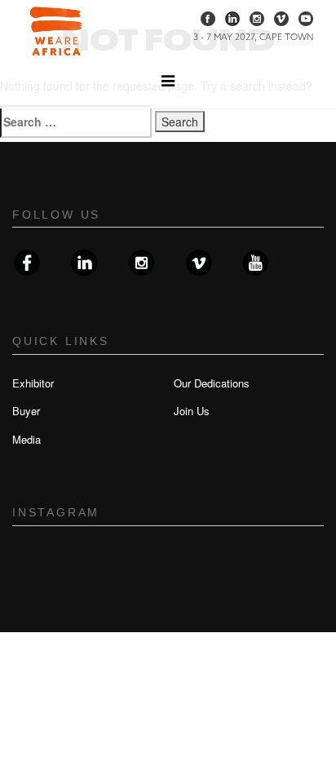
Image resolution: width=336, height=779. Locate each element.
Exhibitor (33, 383)
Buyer (26, 410)
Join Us (192, 410)
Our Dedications (212, 383)
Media (26, 439)
